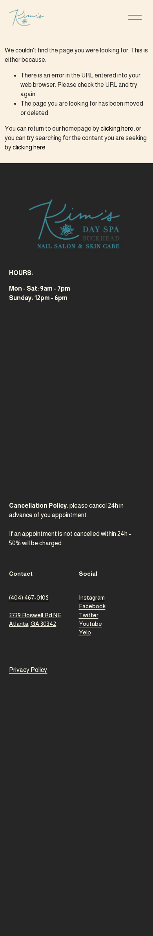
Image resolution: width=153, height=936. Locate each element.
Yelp (85, 632)
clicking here (116, 128)
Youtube (90, 623)
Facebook (92, 606)
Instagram (92, 597)
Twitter (88, 615)
